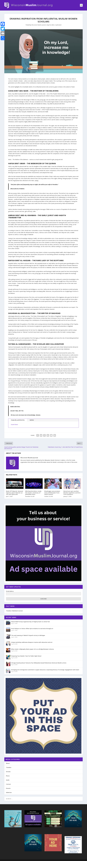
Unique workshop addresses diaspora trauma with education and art (31, 642)
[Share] (2, 38)
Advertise (9, 792)
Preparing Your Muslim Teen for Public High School (26, 656)
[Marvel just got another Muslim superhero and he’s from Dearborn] (72, 483)
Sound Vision (14, 424)
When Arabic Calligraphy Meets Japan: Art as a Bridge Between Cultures (32, 649)
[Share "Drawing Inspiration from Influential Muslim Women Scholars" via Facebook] (37, 435)
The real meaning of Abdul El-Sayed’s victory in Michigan (28, 635)
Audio (7, 780)
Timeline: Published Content (14, 611)
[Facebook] (2, 24)
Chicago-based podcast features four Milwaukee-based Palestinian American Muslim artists (38, 663)
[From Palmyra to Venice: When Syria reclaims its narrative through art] (8, 630)
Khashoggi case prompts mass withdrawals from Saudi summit (52, 492)
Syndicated (58, 25)
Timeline (8, 767)
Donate (8, 788)
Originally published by (18, 420)
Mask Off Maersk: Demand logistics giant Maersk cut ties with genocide (14, 492)
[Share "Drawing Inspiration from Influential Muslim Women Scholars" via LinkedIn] (48, 435)
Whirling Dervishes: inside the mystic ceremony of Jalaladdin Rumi (33, 492)
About (8, 763)
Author (32, 420)
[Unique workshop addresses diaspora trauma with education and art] (8, 643)
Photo (8, 776)
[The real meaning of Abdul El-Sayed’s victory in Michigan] (8, 636)
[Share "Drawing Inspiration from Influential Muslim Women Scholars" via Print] (54, 435)
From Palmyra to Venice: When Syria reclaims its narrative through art (32, 628)
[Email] (2, 33)
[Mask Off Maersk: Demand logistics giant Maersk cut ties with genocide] (14, 483)
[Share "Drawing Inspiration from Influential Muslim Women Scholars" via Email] (51, 435)
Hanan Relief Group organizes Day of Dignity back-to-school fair (30, 621)
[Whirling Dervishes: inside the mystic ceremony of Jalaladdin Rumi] (34, 483)
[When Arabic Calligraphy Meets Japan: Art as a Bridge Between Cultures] (8, 650)
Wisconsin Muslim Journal (39, 25)
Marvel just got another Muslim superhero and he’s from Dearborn (72, 492)
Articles (8, 771)
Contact (8, 784)
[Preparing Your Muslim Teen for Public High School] (8, 657)
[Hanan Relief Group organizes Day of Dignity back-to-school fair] (8, 623)
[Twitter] (2, 28)
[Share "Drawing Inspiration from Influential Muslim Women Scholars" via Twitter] (41, 435)
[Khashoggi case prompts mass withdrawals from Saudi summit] (53, 483)
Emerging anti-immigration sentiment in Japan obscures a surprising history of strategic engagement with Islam (45, 670)
